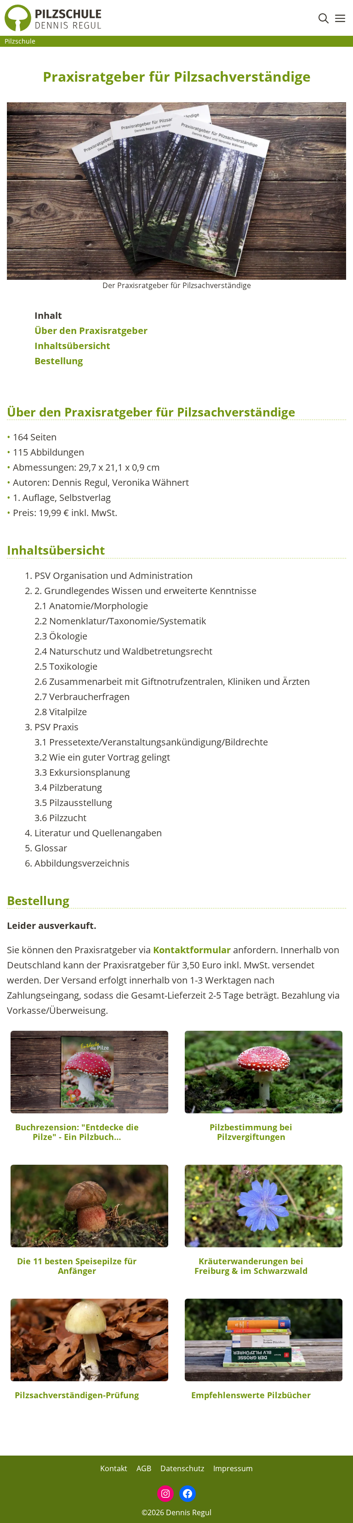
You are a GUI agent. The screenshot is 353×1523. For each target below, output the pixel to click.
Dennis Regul (188, 1512)
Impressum (233, 1468)
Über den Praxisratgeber (91, 330)
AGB (144, 1468)
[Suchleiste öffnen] (323, 18)
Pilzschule (20, 41)
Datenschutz (182, 1468)
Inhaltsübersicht (72, 345)
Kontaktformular (192, 950)
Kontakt (113, 1468)
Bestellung (58, 361)
